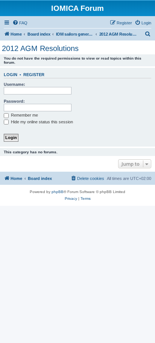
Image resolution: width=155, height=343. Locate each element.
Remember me (24, 115)
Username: (14, 84)
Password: (14, 101)
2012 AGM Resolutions (40, 48)
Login (10, 74)
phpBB (58, 192)
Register (33, 74)
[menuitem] (19, 22)
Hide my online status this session (41, 122)
